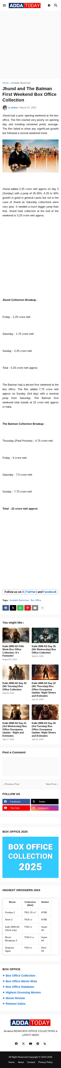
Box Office (36, 600)
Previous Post (12, 784)
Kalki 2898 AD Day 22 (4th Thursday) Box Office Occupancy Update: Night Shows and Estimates (44, 689)
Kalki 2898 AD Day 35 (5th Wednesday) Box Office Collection (44, 649)
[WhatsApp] (20, 608)
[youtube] (30, 1044)
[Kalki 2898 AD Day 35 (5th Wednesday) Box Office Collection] (45, 635)
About (21, 1062)
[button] (4, 5)
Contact (31, 1062)
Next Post (51, 784)
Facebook (50, 592)
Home (5, 83)
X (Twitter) (29, 592)
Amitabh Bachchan (21, 83)
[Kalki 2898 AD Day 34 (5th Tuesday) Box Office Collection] (15, 672)
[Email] (35, 608)
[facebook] (16, 1044)
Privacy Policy (45, 1062)
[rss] (45, 1044)
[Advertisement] (30, 44)
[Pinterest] (27, 608)
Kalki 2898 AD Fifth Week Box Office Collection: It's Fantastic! (13, 651)
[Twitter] (13, 608)
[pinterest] (38, 1044)
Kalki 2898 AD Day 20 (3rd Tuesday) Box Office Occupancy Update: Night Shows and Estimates (44, 729)
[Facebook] (5, 608)
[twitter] (23, 1044)
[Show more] (42, 608)
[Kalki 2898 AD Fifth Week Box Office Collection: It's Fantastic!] (15, 635)
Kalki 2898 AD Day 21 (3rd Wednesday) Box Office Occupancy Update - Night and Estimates (14, 729)
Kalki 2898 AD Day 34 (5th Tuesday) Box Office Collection (14, 686)
